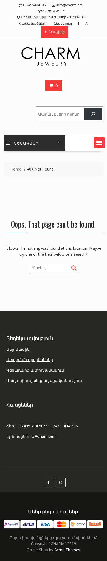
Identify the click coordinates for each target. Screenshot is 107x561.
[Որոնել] (93, 114)
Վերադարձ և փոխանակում (35, 370)
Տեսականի (26, 143)
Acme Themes (67, 549)
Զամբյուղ (63, 23)
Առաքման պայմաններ (29, 359)
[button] (99, 142)
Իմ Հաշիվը (55, 31)
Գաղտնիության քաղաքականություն (44, 380)
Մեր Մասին (18, 349)
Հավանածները (33, 23)
